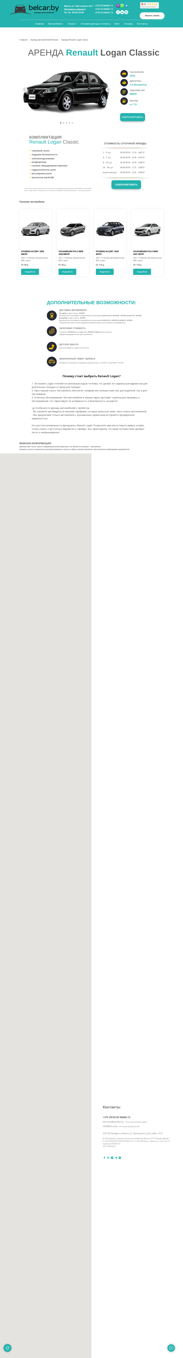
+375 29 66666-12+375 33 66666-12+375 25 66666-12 (104, 9)
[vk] (108, 1157)
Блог (117, 23)
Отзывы (128, 23)
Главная (39, 23)
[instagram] (112, 1157)
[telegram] (116, 1157)
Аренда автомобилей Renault (44, 40)
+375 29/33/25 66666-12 (116, 1117)
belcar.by (112, 1139)
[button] (152, 15)
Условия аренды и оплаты (95, 23)
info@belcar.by (110, 1126)
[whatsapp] (119, 1157)
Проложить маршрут (75, 9)
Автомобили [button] (55, 23)
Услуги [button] (71, 23)
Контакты (142, 23)
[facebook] (104, 1157)
